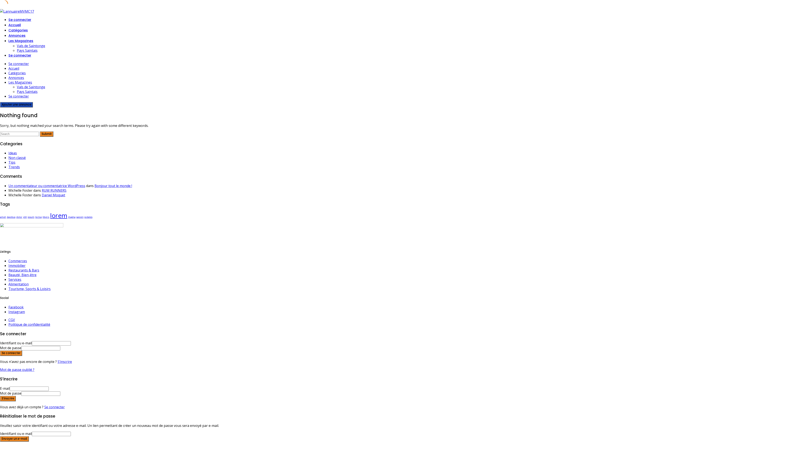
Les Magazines (20, 40)
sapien (80, 217)
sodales (88, 217)
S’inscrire (65, 361)
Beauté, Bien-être (22, 275)
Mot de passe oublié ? (17, 369)
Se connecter (54, 407)
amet (3, 217)
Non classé (17, 157)
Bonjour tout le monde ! (113, 185)
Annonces (17, 35)
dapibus (11, 217)
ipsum (31, 217)
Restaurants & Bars (23, 270)
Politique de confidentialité (29, 324)
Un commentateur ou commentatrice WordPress (46, 185)
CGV (11, 320)
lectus (38, 217)
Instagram (16, 311)
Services (14, 279)
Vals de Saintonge (31, 45)
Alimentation (18, 284)
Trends (14, 167)
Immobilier (17, 265)
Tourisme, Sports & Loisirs (29, 288)
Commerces (17, 261)
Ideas (12, 153)
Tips (11, 162)
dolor (19, 217)
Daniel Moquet (53, 195)
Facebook (16, 307)
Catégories (18, 30)
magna (72, 217)
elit (25, 217)
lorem (58, 215)
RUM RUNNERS (54, 190)
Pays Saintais (27, 50)
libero (46, 217)
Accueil (14, 25)
